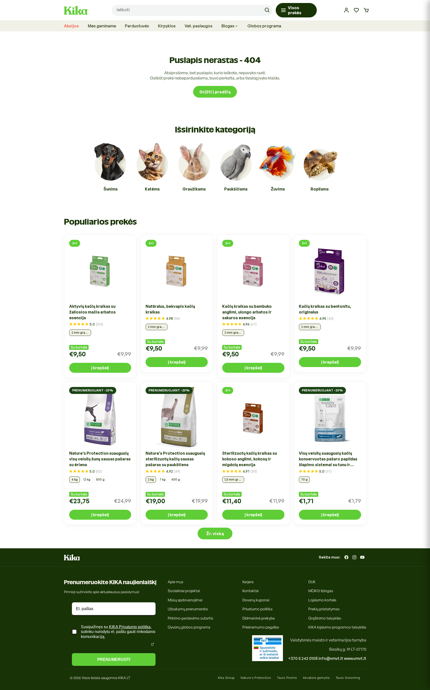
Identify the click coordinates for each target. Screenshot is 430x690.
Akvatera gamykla (316, 678)
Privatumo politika (257, 609)
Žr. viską (215, 533)
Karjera (248, 581)
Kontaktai (250, 590)
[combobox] (192, 10)
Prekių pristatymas (324, 609)
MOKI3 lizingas (320, 590)
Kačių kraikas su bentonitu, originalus (325, 309)
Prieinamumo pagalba (260, 627)
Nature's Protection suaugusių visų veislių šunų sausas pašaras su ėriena (100, 459)
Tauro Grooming (348, 678)
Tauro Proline (287, 678)
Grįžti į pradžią (215, 91)
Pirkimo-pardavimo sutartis (190, 618)
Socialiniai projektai (184, 590)
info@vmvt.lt (331, 658)
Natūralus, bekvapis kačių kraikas (170, 309)
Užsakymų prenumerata (188, 609)
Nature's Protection (256, 678)
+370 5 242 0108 (303, 658)
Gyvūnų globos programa (189, 627)
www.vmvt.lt (355, 658)
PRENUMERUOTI (113, 659)
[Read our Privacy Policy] (153, 644)
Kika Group (226, 678)
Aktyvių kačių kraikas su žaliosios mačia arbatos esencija (92, 312)
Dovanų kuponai (255, 600)
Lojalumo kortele (322, 600)
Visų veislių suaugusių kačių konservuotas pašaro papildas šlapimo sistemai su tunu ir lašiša (328, 459)
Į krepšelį (100, 367)
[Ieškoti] (267, 10)
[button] (366, 10)
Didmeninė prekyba (258, 618)
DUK (312, 581)
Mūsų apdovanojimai (185, 600)
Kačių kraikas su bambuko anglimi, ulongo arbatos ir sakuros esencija (247, 312)
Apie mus (175, 581)
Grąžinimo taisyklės (324, 618)
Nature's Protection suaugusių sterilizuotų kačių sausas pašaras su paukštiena (175, 459)
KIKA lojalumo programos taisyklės (337, 627)
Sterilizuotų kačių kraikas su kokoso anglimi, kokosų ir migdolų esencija (249, 459)
